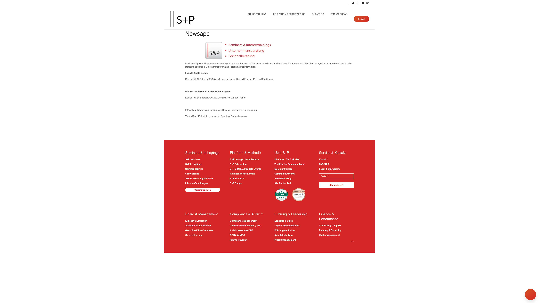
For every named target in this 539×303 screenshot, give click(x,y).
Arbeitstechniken (283, 235)
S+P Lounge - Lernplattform (244, 159)
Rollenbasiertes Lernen (242, 173)
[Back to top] (352, 241)
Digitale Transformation (286, 225)
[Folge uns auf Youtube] (362, 3)
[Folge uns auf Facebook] (348, 3)
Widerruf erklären (202, 189)
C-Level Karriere (194, 235)
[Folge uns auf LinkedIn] (358, 3)
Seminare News (339, 14)
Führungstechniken (284, 230)
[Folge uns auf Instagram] (367, 3)
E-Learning (318, 14)
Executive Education (196, 220)
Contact (361, 19)
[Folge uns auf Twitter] (353, 3)
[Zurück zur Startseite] (182, 18)
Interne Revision (238, 239)
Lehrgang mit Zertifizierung (289, 14)
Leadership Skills (283, 220)
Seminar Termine (194, 168)
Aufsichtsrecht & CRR (241, 230)
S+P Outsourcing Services (199, 178)
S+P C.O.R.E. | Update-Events (245, 168)
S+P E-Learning (238, 164)
